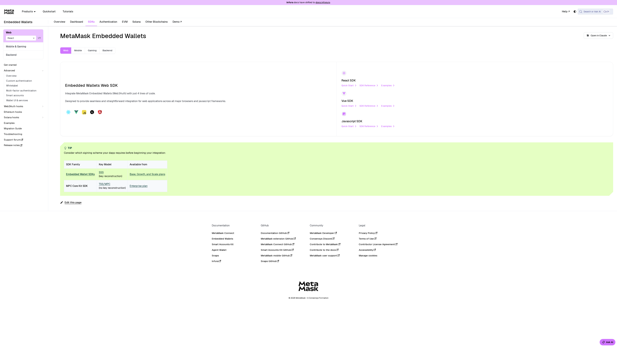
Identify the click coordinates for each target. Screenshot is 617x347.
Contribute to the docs (323, 249)
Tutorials (68, 11)
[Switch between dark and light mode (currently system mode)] (575, 11)
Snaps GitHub (268, 261)
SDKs (91, 21)
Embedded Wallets (222, 238)
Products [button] (27, 11)
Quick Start (347, 85)
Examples (386, 85)
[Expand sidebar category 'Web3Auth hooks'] (43, 106)
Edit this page (73, 202)
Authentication (108, 21)
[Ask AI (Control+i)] (607, 342)
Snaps (215, 255)
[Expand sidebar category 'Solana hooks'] (43, 117)
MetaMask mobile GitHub (275, 255)
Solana (136, 21)
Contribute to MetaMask (324, 244)
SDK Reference (367, 85)
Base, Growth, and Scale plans (147, 174)
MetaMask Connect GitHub (276, 244)
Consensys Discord (321, 238)
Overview (59, 21)
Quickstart (49, 11)
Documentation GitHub (274, 233)
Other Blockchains (156, 21)
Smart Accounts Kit (222, 244)
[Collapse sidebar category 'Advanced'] (43, 70)
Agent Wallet (219, 249)
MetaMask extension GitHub (277, 238)
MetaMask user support (323, 255)
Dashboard (76, 21)
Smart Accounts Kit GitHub (276, 249)
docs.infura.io (323, 2)
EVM (125, 21)
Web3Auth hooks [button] (13, 106)
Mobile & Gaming (16, 46)
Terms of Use (366, 238)
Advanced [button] (9, 70)
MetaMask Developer (322, 233)
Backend (11, 55)
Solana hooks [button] (11, 117)
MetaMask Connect (223, 233)
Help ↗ (566, 11)
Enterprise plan (139, 186)
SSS (101, 172)
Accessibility (366, 249)
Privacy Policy (367, 233)
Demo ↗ (177, 21)
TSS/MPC (104, 184)
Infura (215, 261)
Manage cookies (368, 255)
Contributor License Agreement (377, 244)
